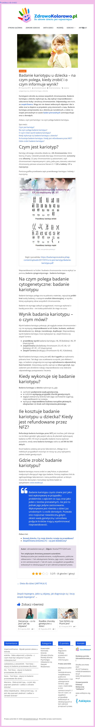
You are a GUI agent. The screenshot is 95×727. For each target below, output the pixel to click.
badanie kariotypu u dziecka (39, 91)
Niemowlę (44, 651)
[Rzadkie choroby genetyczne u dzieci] (47, 609)
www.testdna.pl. (36, 482)
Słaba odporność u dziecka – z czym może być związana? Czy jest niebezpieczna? (19, 657)
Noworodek (45, 648)
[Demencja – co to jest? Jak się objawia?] (27, 609)
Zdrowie (22, 71)
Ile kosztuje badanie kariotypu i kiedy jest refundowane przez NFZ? (45, 138)
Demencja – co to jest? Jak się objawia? (26, 623)
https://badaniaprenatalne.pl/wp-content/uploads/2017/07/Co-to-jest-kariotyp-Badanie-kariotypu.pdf (47, 260)
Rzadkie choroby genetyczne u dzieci (47, 623)
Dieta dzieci (48, 28)
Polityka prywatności (63, 654)
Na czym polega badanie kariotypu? (33, 130)
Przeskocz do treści (8, 2)
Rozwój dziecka (46, 657)
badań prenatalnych (51, 112)
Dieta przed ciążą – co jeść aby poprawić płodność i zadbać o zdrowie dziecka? (20, 684)
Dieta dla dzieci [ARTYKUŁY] (32, 583)
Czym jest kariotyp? (26, 127)
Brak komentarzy (54, 88)
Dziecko (70, 28)
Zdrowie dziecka (47, 655)
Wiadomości (45, 666)
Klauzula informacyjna (63, 658)
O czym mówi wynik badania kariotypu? (35, 133)
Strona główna (15, 28)
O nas (60, 648)
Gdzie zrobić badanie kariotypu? (31, 141)
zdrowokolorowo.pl (40, 88)
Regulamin (62, 651)
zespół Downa (27, 104)
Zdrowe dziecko (33, 28)
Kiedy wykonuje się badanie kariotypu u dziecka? (38, 135)
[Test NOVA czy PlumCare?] (68, 609)
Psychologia (45, 660)
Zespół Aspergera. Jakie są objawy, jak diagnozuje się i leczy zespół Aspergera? (46, 595)
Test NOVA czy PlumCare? (66, 622)
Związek (44, 664)
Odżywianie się (46, 662)
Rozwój (60, 28)
